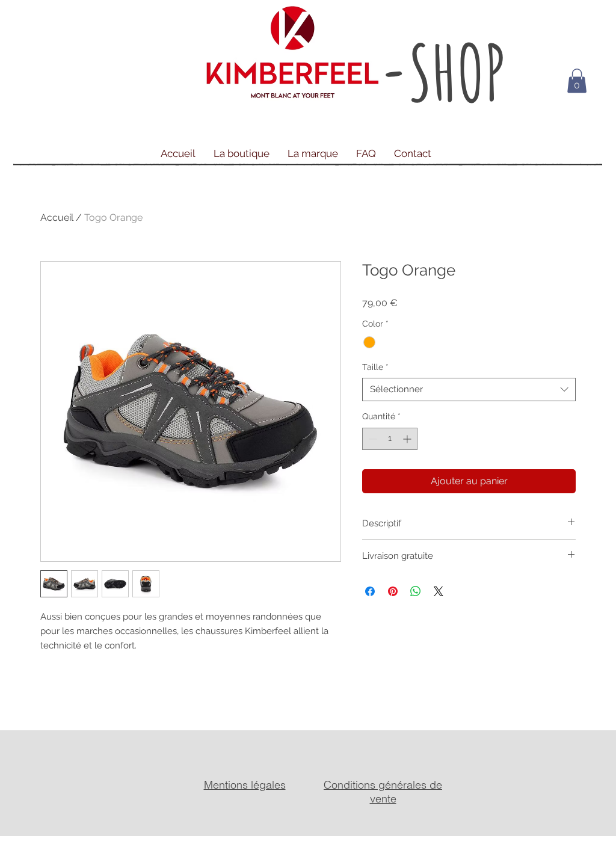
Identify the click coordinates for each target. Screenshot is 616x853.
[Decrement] (371, 438)
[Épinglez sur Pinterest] (393, 591)
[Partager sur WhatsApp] (415, 591)
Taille (375, 367)
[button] (577, 81)
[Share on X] (438, 591)
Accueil (56, 217)
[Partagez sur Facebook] (370, 591)
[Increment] (408, 438)
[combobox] (469, 389)
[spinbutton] (390, 438)
